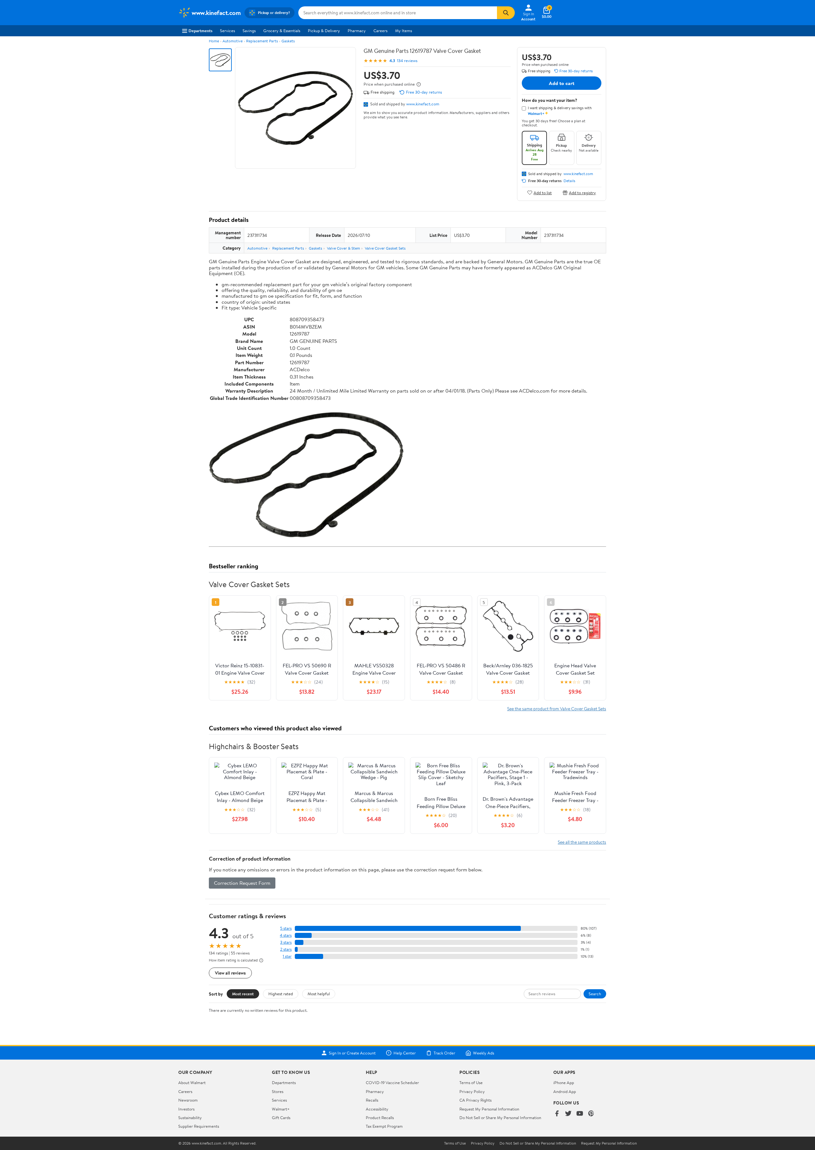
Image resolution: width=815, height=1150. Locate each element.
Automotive (233, 41)
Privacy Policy (472, 1091)
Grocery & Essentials (281, 30)
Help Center (404, 1053)
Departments (200, 30)
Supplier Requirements (198, 1126)
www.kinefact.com (422, 104)
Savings (249, 30)
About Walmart (192, 1082)
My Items (403, 30)
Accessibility (377, 1109)
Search (595, 994)
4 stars (286, 935)
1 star (287, 956)
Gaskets (288, 41)
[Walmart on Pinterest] (591, 1114)
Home (214, 41)
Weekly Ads (483, 1053)
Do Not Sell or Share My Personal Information (500, 1117)
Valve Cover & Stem (343, 248)
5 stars (286, 928)
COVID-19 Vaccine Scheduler (392, 1082)
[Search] (506, 12)
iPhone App (563, 1082)
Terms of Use (471, 1082)
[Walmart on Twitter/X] (568, 1114)
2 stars (286, 949)
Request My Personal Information (489, 1109)
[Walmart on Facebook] (556, 1114)
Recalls (372, 1100)
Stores (277, 1091)
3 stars (286, 942)
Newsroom (188, 1100)
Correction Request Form (242, 882)
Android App (564, 1091)
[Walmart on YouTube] (579, 1114)
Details (569, 181)
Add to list (543, 192)
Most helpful (319, 994)
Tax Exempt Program (384, 1126)
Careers (380, 30)
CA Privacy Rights (475, 1100)
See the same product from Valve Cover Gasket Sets (556, 709)
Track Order (444, 1053)
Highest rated (280, 994)
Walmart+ (281, 1109)
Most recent (243, 994)
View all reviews (230, 973)
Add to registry (582, 192)
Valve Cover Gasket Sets (385, 248)
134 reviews (407, 60)
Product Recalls (380, 1117)
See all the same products (582, 842)
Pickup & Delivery (324, 30)
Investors (186, 1109)
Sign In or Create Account (352, 1053)
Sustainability (190, 1117)
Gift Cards (281, 1117)
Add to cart (561, 83)
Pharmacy (357, 30)
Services (227, 30)
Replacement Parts (262, 41)
